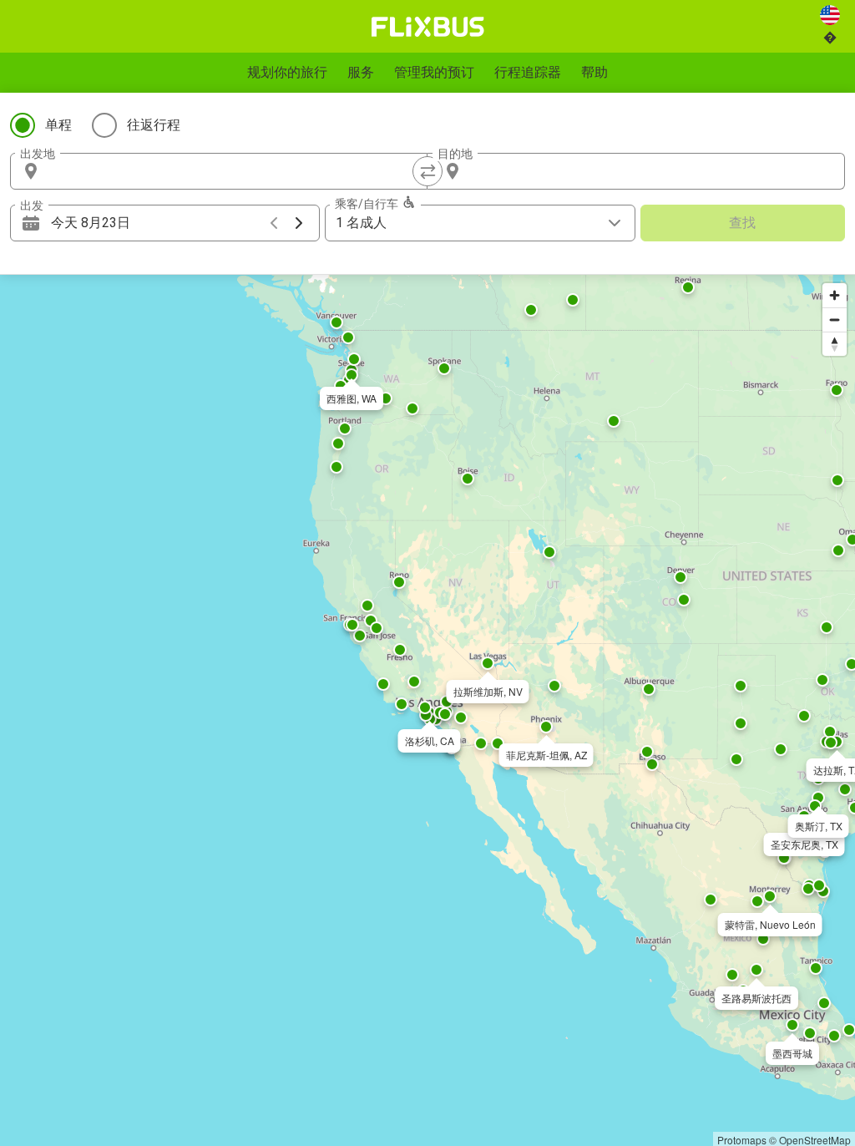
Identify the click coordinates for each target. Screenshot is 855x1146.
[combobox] (234, 171)
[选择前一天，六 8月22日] (274, 223)
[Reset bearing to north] (834, 344)
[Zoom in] (834, 295)
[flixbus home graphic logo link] (428, 27)
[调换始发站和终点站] (427, 171)
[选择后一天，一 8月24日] (299, 223)
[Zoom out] (834, 319)
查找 (742, 223)
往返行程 (153, 125)
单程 (58, 125)
